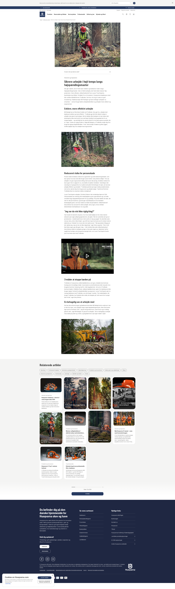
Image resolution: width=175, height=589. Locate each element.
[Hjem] (42, 14)
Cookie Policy (8, 583)
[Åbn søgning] (123, 14)
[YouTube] (53, 559)
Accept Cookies (44, 577)
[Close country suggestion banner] (172, 3)
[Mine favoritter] (130, 14)
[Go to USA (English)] (134, 3)
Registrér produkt (125, 10)
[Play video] (87, 256)
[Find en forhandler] (126, 14)
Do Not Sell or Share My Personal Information (44, 582)
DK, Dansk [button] (49, 10)
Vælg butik (132, 10)
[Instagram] (47, 559)
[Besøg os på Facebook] (42, 559)
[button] (49, 14)
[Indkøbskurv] (133, 14)
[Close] (52, 575)
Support (118, 10)
